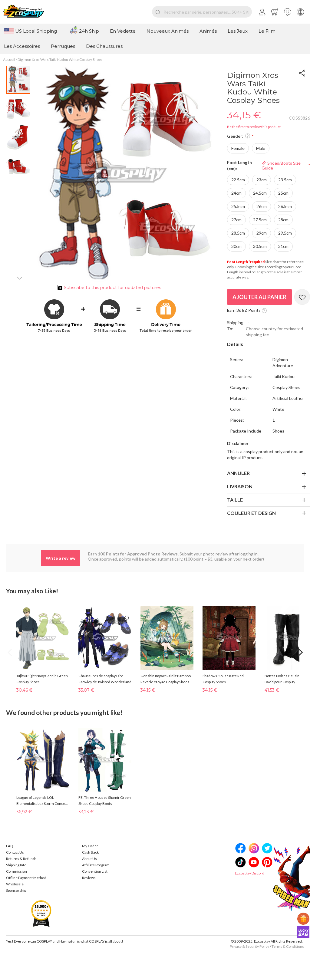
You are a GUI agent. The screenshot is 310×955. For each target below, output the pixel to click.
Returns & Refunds (21, 858)
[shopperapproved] (41, 913)
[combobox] (202, 12)
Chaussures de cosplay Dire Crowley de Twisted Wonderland (104, 678)
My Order (90, 846)
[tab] (268, 344)
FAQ (9, 846)
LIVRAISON (239, 486)
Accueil (9, 59)
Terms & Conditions (288, 946)
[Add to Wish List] (302, 297)
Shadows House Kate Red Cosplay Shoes (223, 678)
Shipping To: (235, 325)
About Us (89, 858)
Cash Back (90, 852)
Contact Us (15, 852)
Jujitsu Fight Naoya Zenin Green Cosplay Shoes (42, 678)
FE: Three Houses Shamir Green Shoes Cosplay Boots (104, 800)
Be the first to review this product (254, 126)
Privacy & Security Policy (249, 946)
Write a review (60, 558)
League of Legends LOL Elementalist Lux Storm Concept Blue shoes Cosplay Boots (42, 801)
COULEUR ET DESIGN (251, 513)
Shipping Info (16, 865)
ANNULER (238, 473)
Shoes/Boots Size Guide (281, 165)
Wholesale (15, 884)
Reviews (89, 877)
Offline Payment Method (26, 877)
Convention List (94, 871)
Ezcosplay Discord (249, 873)
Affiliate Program (96, 865)
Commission (16, 871)
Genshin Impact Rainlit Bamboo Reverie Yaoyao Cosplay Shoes (165, 678)
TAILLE (235, 499)
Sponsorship (16, 890)
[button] (287, 12)
